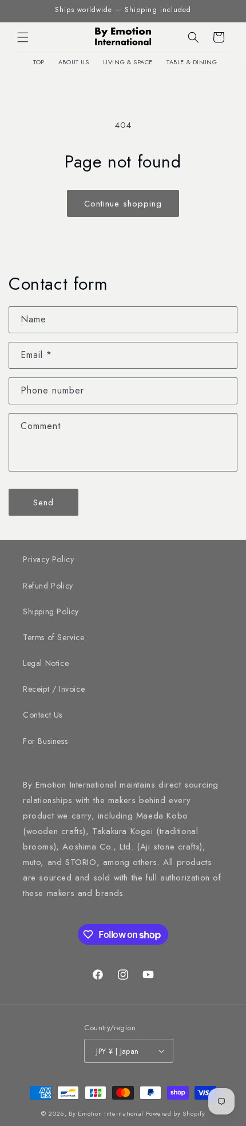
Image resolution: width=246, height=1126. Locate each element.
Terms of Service (54, 637)
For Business (45, 741)
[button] (22, 37)
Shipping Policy (51, 611)
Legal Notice (46, 663)
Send (43, 502)
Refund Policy (48, 585)
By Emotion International (106, 1113)
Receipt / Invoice (54, 689)
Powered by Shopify (175, 1113)
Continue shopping (123, 203)
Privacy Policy (48, 559)
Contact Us (42, 714)
